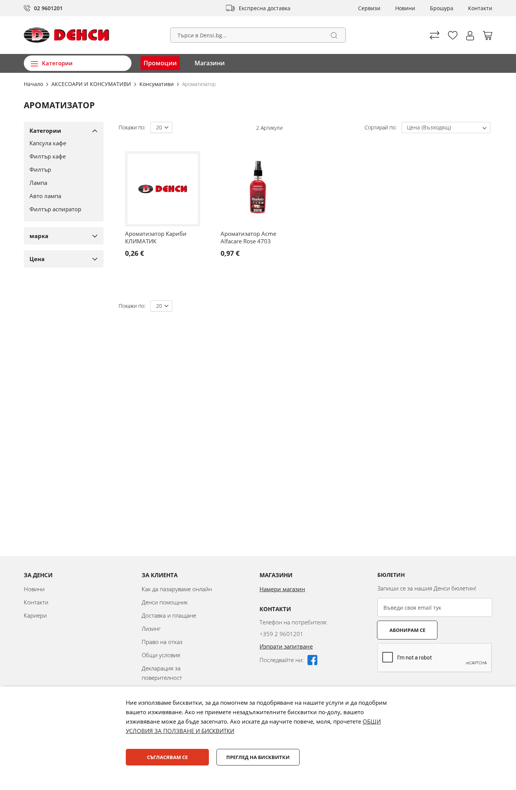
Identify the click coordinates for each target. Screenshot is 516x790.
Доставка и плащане (169, 615)
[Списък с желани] (452, 35)
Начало (34, 84)
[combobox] (258, 35)
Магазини (210, 63)
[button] (470, 35)
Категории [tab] (45, 130)
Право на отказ (162, 642)
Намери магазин (282, 589)
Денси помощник (165, 602)
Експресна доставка (264, 8)
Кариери (35, 615)
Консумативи (157, 84)
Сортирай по (380, 127)
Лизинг (151, 628)
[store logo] (66, 35)
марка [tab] (38, 236)
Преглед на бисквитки (258, 757)
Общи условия (161, 655)
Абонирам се (407, 630)
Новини (405, 8)
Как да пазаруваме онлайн (177, 589)
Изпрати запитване (286, 646)
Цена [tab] (37, 259)
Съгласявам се (167, 757)
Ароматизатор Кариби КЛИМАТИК (156, 237)
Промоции (160, 63)
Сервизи (369, 8)
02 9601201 (48, 8)
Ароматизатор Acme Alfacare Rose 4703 (248, 237)
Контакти (480, 8)
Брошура (441, 8)
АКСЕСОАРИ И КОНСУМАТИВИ (92, 84)
